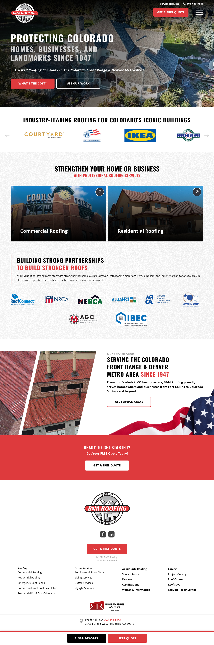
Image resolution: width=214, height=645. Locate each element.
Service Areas (130, 574)
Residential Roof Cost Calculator (36, 593)
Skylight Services (84, 588)
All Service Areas (129, 402)
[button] (7, 135)
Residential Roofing (29, 577)
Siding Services (83, 577)
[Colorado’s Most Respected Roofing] (25, 12)
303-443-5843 (195, 3)
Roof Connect (176, 579)
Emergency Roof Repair (31, 583)
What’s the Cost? (32, 83)
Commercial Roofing (30, 572)
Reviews (127, 579)
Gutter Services (84, 583)
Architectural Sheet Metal (89, 572)
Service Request (169, 3)
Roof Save (174, 584)
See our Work (78, 83)
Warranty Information (136, 589)
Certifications (130, 584)
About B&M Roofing (134, 569)
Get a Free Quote (107, 465)
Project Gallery (177, 574)
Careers (172, 569)
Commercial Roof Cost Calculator (37, 588)
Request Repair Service (182, 589)
